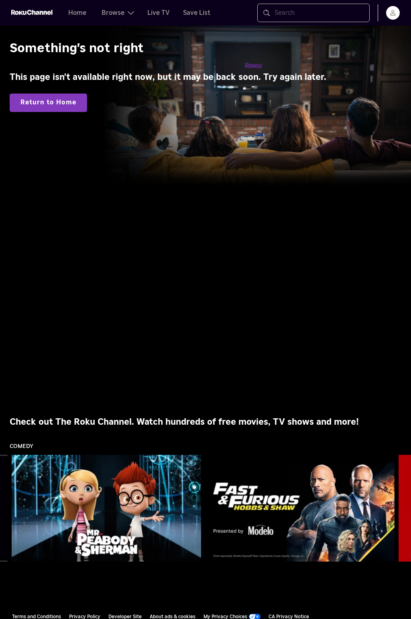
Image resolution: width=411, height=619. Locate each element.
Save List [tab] (196, 13)
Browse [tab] (113, 13)
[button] (108, 508)
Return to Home (48, 102)
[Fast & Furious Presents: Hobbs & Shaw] (300, 508)
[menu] (393, 13)
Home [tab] (77, 13)
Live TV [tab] (158, 13)
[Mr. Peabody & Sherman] (106, 508)
